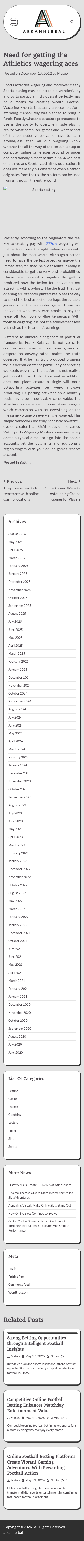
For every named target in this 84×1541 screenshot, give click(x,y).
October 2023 (18, 789)
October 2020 (18, 1020)
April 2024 (15, 741)
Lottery (13, 1122)
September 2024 (19, 701)
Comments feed (19, 1284)
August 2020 (17, 1036)
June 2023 (15, 821)
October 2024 (18, 693)
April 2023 (15, 837)
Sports (12, 1146)
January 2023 (17, 861)
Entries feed (16, 1276)
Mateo (62, 73)
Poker (12, 1131)
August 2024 (17, 709)
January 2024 (17, 765)
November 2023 (19, 781)
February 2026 (18, 566)
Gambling (14, 1114)
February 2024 (18, 757)
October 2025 (18, 598)
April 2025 (15, 645)
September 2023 (19, 797)
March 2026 (16, 558)
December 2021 (19, 933)
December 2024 (19, 677)
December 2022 (19, 869)
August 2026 (17, 534)
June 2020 (15, 1052)
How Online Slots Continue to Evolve (32, 1213)
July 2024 (15, 717)
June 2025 (15, 630)
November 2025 (19, 590)
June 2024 (15, 725)
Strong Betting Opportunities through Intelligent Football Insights (36, 1343)
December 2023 (19, 773)
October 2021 (18, 941)
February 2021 (18, 988)
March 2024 (16, 749)
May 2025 (15, 637)
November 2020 (19, 1012)
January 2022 (17, 925)
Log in (12, 1269)
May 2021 (15, 964)
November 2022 (19, 877)
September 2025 (19, 605)
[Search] (72, 21)
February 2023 (18, 853)
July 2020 (15, 1044)
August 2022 (17, 893)
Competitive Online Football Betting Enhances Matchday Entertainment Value (35, 1405)
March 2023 (16, 845)
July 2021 (15, 949)
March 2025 (16, 653)
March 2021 (16, 981)
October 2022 (18, 885)
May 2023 (15, 829)
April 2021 (15, 973)
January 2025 (17, 669)
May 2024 (15, 733)
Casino (13, 1099)
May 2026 (15, 542)
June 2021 (15, 956)
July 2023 (15, 813)
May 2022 (15, 901)
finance (13, 1107)
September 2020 (19, 1028)
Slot (11, 1139)
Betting (26, 462)
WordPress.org (18, 1292)
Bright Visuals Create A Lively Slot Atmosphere (39, 1185)
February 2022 (18, 917)
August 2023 (17, 805)
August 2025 (17, 613)
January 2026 (17, 574)
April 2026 (15, 550)
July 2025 (15, 621)
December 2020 (19, 1004)
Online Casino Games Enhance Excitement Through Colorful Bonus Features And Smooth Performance (38, 1225)
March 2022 (16, 909)
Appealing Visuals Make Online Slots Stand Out (39, 1205)
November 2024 (19, 685)
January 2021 (17, 996)
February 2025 (18, 661)
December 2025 (19, 581)
